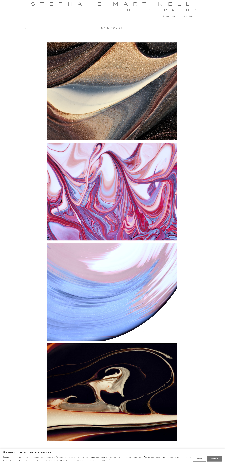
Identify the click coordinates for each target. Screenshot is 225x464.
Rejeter (199, 459)
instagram (170, 16)
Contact (190, 16)
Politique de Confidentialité (90, 460)
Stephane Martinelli (116, 4)
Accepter (214, 459)
